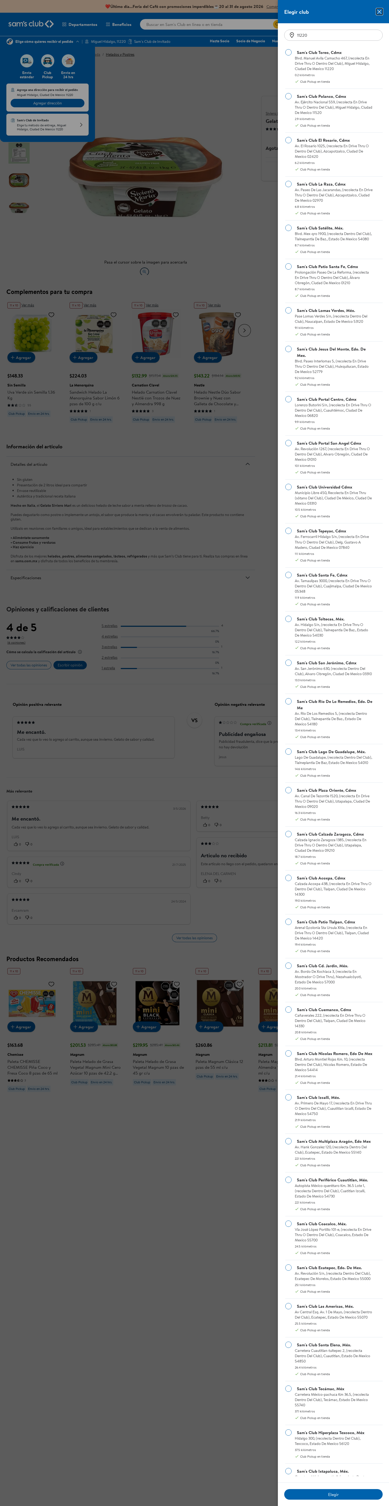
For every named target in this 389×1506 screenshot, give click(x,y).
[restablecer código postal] (292, 35)
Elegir (333, 1494)
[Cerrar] (379, 11)
